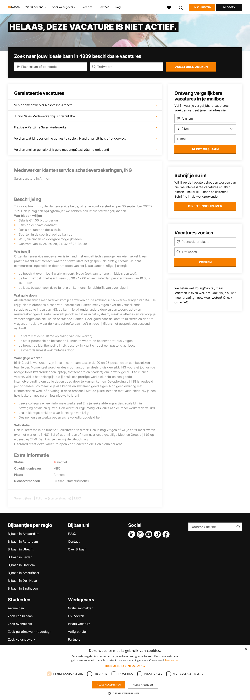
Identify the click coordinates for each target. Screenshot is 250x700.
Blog (118, 7)
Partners (74, 639)
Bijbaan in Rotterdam (23, 541)
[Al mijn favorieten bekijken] (169, 7)
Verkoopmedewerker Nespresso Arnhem (43, 105)
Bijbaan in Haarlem (21, 565)
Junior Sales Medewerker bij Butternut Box (45, 116)
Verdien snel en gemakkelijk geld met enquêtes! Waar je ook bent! (61, 149)
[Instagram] (141, 534)
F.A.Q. (72, 534)
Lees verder (172, 660)
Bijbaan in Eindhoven (23, 588)
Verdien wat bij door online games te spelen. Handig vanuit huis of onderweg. (70, 138)
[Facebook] (166, 534)
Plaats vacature (79, 624)
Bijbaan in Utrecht (20, 549)
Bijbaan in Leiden (20, 557)
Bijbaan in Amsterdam (23, 534)
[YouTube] (149, 534)
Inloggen (229, 7)
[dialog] (125, 672)
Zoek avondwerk (20, 624)
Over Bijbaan (77, 549)
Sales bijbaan (23, 498)
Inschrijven (202, 7)
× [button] (245, 649)
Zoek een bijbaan (20, 616)
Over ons (86, 7)
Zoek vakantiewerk (21, 639)
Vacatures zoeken (191, 67)
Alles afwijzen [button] (143, 684)
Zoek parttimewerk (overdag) (29, 632)
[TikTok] (158, 534)
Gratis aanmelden (80, 608)
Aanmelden (16, 608)
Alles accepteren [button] (109, 684)
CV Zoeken (76, 616)
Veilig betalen (77, 632)
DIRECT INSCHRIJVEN (205, 206)
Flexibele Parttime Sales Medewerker (41, 127)
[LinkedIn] (132, 534)
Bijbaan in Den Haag (22, 581)
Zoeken (205, 262)
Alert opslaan (205, 149)
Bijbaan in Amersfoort (23, 573)
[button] (125, 666)
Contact (103, 7)
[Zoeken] (181, 7)
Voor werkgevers (63, 7)
